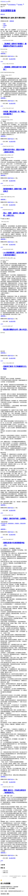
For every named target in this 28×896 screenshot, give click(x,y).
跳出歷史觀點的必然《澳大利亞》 (15, 329)
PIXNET (6, 876)
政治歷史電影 (12, 59)
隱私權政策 (24, 876)
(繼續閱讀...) (3, 53)
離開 (8, 893)
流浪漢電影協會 (8, 10)
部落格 (5, 25)
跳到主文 (3, 14)
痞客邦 (9, 56)
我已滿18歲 (3, 893)
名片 (4, 27)
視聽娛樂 (12, 21)
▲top (2, 61)
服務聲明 (14, 877)
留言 (12, 56)
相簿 (4, 23)
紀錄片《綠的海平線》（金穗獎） (15, 518)
